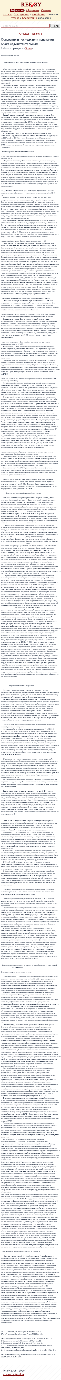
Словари (46, 10)
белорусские (21, 14)
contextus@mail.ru (13, 1374)
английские (38, 14)
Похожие (36, 34)
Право (28, 48)
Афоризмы (32, 10)
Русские (7, 14)
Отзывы (24, 34)
